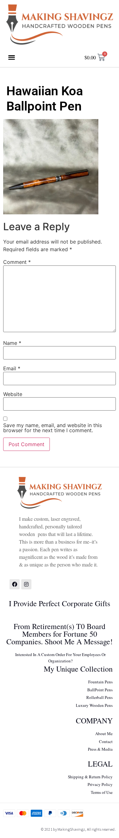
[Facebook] (15, 584)
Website (12, 394)
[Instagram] (26, 584)
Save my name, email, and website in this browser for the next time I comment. (52, 428)
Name (12, 342)
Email (11, 368)
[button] (11, 57)
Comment (17, 262)
